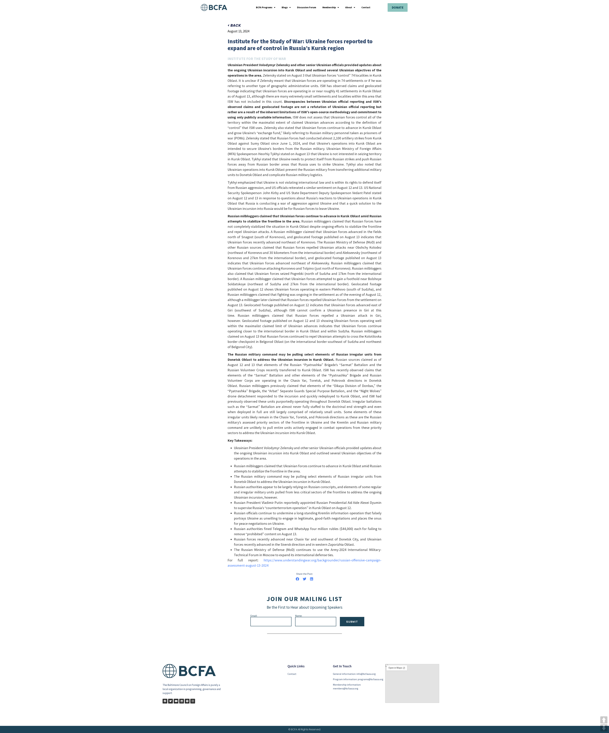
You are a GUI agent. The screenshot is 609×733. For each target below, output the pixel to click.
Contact (365, 7)
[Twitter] (170, 701)
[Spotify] (187, 701)
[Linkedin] (181, 701)
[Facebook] (165, 701)
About (348, 7)
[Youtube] (176, 701)
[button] (297, 579)
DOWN (603, 727)
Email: (253, 615)
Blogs (285, 7)
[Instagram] (192, 701)
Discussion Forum (306, 7)
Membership (329, 7)
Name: (298, 615)
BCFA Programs (264, 7)
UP (603, 719)
